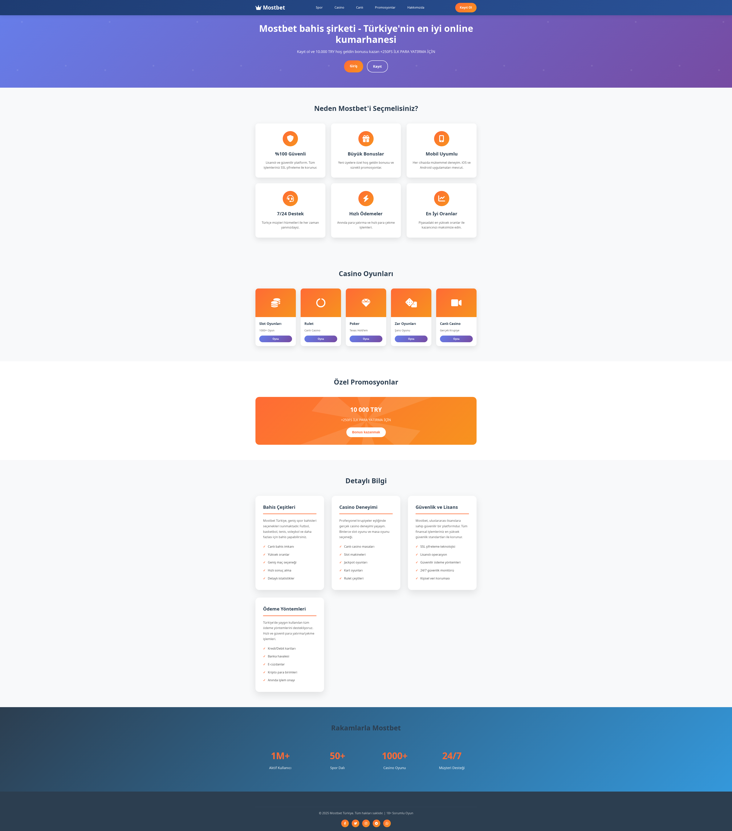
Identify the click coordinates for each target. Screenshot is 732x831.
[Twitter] (355, 823)
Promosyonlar (385, 7)
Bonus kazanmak (366, 432)
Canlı (359, 7)
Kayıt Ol (466, 7)
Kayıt (377, 66)
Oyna (276, 338)
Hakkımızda (415, 7)
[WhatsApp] (387, 823)
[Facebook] (345, 823)
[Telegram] (376, 823)
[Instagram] (366, 823)
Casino (339, 7)
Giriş (353, 66)
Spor (319, 7)
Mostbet (273, 7)
